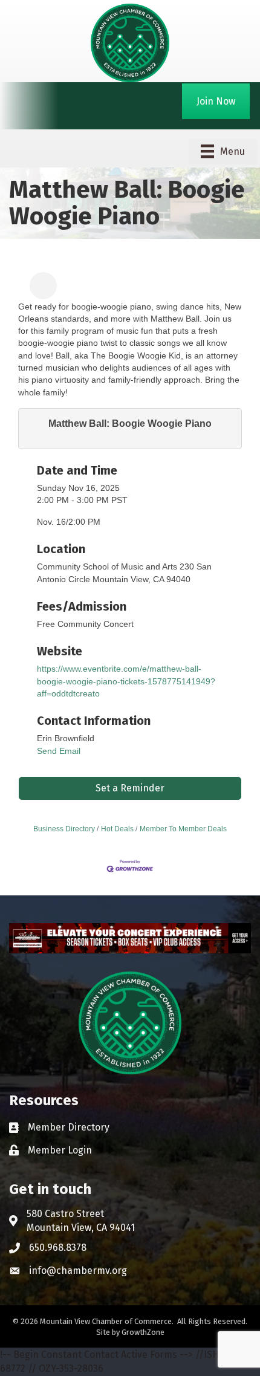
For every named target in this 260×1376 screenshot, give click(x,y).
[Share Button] (43, 285)
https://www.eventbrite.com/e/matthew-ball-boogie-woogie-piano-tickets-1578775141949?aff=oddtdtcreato (126, 681)
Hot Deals (117, 829)
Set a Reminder (130, 788)
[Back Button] (23, 289)
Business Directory (64, 829)
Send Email (58, 751)
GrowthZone (143, 1332)
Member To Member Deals (183, 829)
